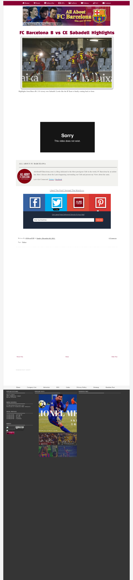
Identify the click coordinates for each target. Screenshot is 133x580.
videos (24, 242)
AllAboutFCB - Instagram (14, 414)
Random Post (110, 387)
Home (67, 356)
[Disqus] (67, 275)
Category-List (31, 387)
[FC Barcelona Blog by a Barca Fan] (66, 25)
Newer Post (20, 356)
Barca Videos (11, 394)
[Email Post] (55, 238)
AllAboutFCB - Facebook (14, 418)
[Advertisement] (68, 108)
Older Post (114, 356)
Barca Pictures (11, 397)
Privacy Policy (82, 387)
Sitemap (96, 387)
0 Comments (113, 238)
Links (68, 387)
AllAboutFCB (29, 238)
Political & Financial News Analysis (18, 406)
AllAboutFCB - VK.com (13, 416)
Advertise (46, 387)
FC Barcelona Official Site (15, 405)
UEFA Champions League (14, 396)
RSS (57, 387)
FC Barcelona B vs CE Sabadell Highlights (67, 33)
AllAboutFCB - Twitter (14, 417)
